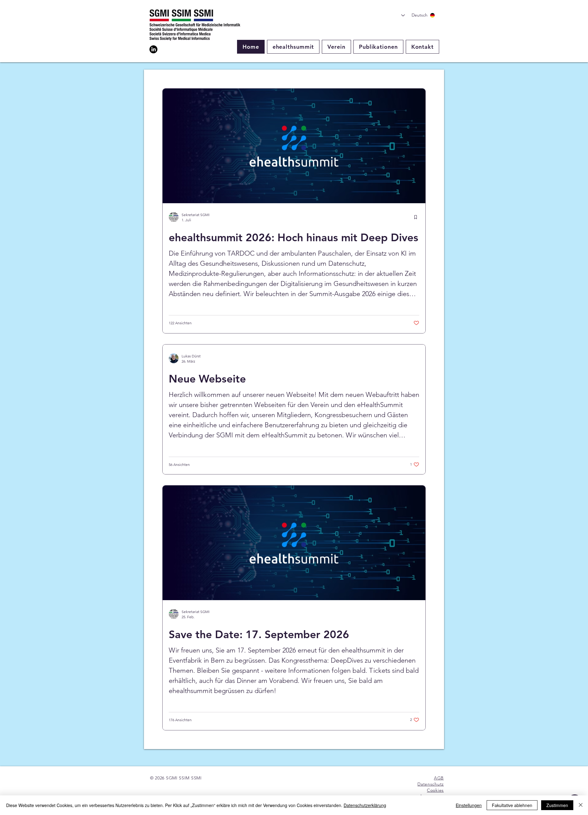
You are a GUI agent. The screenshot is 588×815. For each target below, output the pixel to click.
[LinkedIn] (153, 49)
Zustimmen (557, 805)
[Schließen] (580, 805)
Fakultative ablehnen (512, 805)
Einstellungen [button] (469, 805)
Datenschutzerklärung (365, 805)
